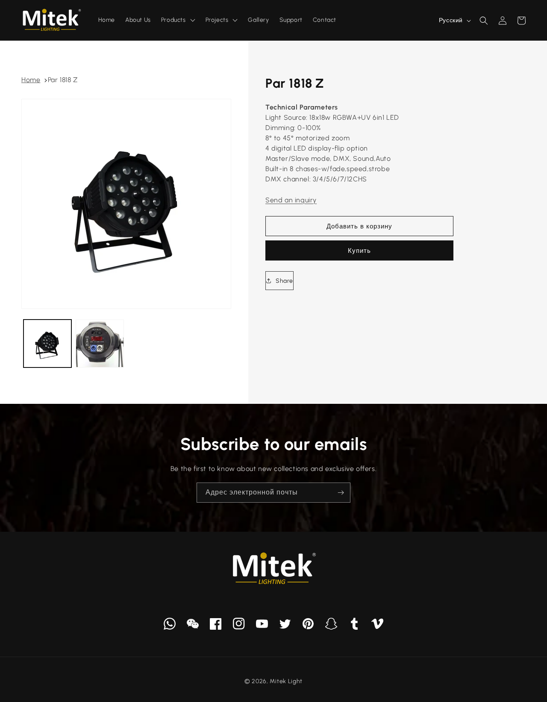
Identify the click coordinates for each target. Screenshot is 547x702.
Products (173, 20)
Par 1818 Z (63, 80)
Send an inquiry (291, 200)
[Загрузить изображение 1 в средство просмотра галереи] (47, 343)
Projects (217, 20)
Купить (359, 251)
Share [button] (284, 280)
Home (30, 80)
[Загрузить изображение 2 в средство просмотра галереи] (100, 343)
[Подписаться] (340, 493)
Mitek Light (286, 681)
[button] (483, 20)
